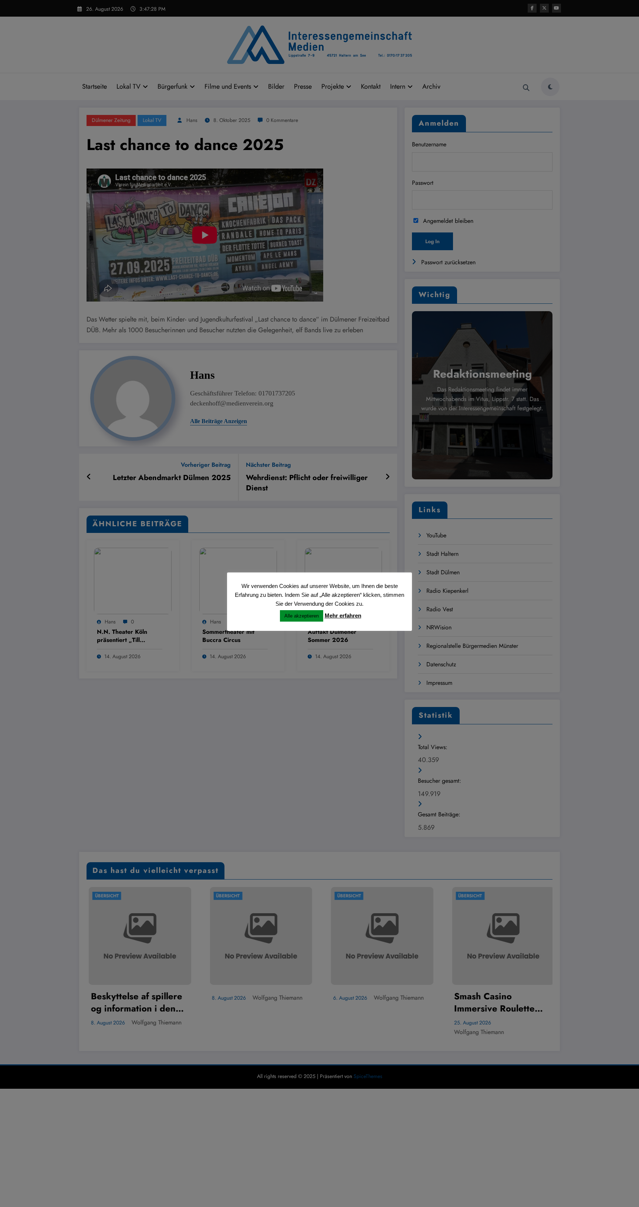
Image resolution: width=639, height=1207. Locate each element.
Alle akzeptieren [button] (301, 616)
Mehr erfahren (343, 615)
